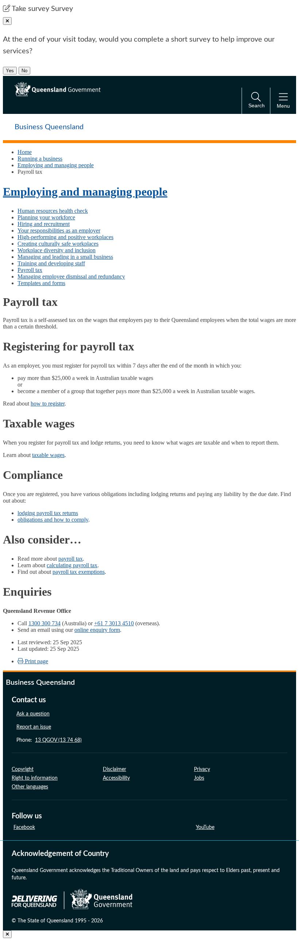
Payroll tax (30, 270)
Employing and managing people (56, 165)
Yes (10, 70)
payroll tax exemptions (79, 572)
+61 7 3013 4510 (114, 623)
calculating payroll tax (72, 565)
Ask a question (33, 714)
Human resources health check (53, 211)
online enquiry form (97, 630)
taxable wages (48, 455)
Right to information (35, 778)
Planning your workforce (46, 217)
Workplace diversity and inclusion (57, 250)
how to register (48, 403)
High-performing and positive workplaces (65, 237)
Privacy (202, 769)
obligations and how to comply (53, 519)
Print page (35, 661)
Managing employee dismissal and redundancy (71, 276)
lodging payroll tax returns (48, 513)
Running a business (40, 158)
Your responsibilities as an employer (59, 230)
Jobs (199, 778)
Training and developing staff (51, 263)
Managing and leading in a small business (65, 257)
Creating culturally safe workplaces (58, 244)
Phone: (49, 740)
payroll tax (70, 559)
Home (25, 152)
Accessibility (116, 778)
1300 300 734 (44, 623)
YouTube (205, 827)
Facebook (24, 827)
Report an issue (33, 727)
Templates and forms (41, 283)
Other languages (30, 787)
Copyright (23, 769)
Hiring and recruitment (44, 224)
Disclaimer (114, 769)
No (24, 70)
